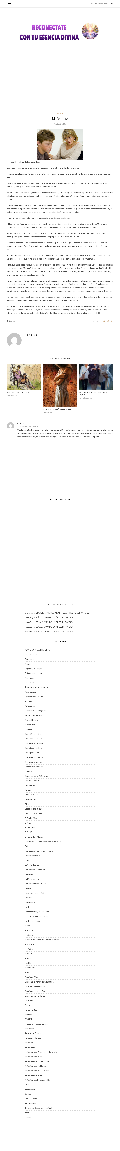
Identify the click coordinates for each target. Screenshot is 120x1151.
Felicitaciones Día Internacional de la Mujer (43, 841)
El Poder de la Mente (34, 837)
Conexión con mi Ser (33, 738)
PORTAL (28, 1019)
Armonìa (28, 701)
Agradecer (29, 659)
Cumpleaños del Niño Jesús (36, 776)
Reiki (27, 1084)
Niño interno (30, 968)
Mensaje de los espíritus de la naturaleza (42, 940)
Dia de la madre (31, 795)
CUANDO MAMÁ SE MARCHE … (58, 409)
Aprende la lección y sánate (36, 687)
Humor (28, 860)
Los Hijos (28, 907)
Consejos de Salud (33, 753)
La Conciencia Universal (35, 869)
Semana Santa (31, 1099)
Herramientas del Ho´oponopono (39, 851)
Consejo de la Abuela (34, 743)
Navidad (28, 963)
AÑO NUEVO (30, 682)
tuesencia (32, 335)
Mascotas (29, 930)
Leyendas (29, 897)
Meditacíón (30, 935)
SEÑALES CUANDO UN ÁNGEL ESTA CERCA (54, 617)
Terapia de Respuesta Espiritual (38, 1108)
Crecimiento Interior (33, 762)
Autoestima (30, 706)
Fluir (27, 846)
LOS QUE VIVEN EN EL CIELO (37, 916)
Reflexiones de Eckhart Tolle (37, 1061)
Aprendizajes (30, 692)
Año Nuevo (29, 678)
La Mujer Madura (32, 879)
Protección (29, 1028)
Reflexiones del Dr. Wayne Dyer (38, 1080)
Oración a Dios (31, 977)
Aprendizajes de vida (34, 696)
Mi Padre (29, 949)
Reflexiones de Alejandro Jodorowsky (41, 1052)
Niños (27, 972)
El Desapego (30, 827)
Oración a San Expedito (35, 986)
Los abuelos (30, 902)
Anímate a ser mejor (33, 673)
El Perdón (29, 832)
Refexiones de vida (33, 1038)
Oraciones (29, 1000)
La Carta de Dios (32, 865)
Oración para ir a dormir (35, 996)
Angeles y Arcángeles (34, 668)
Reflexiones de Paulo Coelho (37, 1070)
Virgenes (28, 1117)
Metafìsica (29, 944)
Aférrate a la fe (31, 654)
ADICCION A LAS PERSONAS (37, 650)
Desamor (29, 790)
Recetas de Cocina (33, 1033)
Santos (28, 1094)
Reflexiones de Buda (33, 1056)
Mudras (28, 958)
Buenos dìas (30, 724)
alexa (20, 423)
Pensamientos (31, 1010)
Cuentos (28, 771)
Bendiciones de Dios (33, 715)
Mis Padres (29, 954)
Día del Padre (30, 799)
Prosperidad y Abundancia (36, 1024)
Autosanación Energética (35, 710)
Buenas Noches (31, 720)
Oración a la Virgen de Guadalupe (39, 982)
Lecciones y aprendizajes (35, 893)
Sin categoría (30, 1103)
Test (27, 1113)
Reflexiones (30, 1047)
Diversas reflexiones (33, 813)
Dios (27, 804)
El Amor (28, 823)
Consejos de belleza (33, 748)
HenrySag (29, 617)
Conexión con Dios (33, 734)
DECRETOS (30, 785)
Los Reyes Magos (32, 921)
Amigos (28, 664)
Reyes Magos (30, 1089)
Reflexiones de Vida (33, 1075)
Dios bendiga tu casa (34, 809)
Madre (60, 113)
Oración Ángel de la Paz (35, 991)
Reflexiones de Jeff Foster (36, 1066)
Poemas (28, 1014)
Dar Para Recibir (32, 781)
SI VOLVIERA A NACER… (19, 392)
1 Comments (12, 321)
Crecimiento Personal (34, 767)
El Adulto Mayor (32, 818)
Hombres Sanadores (33, 855)
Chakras (28, 729)
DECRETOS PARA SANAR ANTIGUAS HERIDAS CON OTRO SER (63, 613)
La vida (28, 888)
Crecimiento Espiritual (34, 757)
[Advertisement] (60, 82)
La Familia (29, 874)
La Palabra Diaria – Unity (35, 883)
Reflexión (29, 1042)
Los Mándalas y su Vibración (37, 911)
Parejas (28, 1005)
